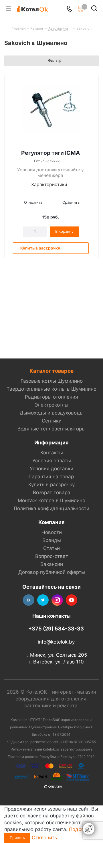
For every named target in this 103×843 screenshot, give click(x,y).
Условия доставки (51, 468)
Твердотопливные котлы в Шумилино (51, 389)
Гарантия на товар (51, 476)
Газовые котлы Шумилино (52, 381)
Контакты (51, 452)
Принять (17, 837)
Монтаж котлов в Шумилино (51, 500)
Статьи (51, 548)
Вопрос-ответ (51, 556)
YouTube (71, 600)
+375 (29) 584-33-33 (56, 628)
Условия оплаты (51, 460)
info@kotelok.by (56, 642)
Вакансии (51, 564)
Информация (51, 442)
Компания (51, 522)
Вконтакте (28, 600)
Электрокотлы (51, 405)
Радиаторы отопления (51, 397)
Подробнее (82, 829)
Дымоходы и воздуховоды (52, 413)
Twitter (43, 600)
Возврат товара (51, 492)
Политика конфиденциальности (51, 508)
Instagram (57, 600)
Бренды (51, 540)
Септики (52, 421)
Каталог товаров (51, 371)
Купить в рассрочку (51, 484)
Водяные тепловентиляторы (51, 429)
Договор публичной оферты (51, 572)
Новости (51, 532)
